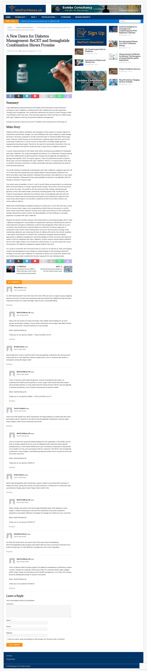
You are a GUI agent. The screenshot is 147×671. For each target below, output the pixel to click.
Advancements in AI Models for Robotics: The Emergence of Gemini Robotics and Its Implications (130, 57)
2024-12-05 (124, 84)
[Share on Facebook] (10, 96)
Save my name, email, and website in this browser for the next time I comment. (37, 639)
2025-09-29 (90, 65)
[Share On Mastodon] (68, 96)
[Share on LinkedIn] (27, 96)
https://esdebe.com (42, 335)
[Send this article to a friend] (43, 96)
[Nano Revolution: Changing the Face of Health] (113, 82)
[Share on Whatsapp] (60, 96)
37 (97, 65)
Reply (10, 305)
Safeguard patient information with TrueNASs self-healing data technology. (35, 122)
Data (33, 17)
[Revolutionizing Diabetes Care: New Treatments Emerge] (113, 44)
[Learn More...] (91, 89)
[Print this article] (51, 96)
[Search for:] (130, 21)
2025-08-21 (124, 35)
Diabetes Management (28, 51)
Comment (9, 604)
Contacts (9, 656)
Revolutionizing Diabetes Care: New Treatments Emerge (128, 43)
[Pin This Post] (35, 96)
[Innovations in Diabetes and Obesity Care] (79, 62)
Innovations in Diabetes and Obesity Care (95, 61)
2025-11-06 (124, 71)
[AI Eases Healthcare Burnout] (113, 71)
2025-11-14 (90, 54)
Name (8, 620)
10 (40, 51)
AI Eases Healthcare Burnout (129, 69)
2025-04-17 (124, 48)
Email (8, 626)
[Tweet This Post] (19, 96)
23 (131, 71)
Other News (66, 17)
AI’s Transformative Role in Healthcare (95, 50)
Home (8, 17)
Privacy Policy (10, 659)
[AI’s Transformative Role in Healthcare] (79, 51)
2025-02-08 (13, 51)
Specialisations (48, 17)
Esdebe (30, 463)
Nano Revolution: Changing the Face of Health (129, 81)
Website (9, 633)
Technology (20, 17)
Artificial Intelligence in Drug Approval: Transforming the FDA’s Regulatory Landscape (128, 30)
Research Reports (82, 17)
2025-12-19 (124, 63)
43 (96, 54)
